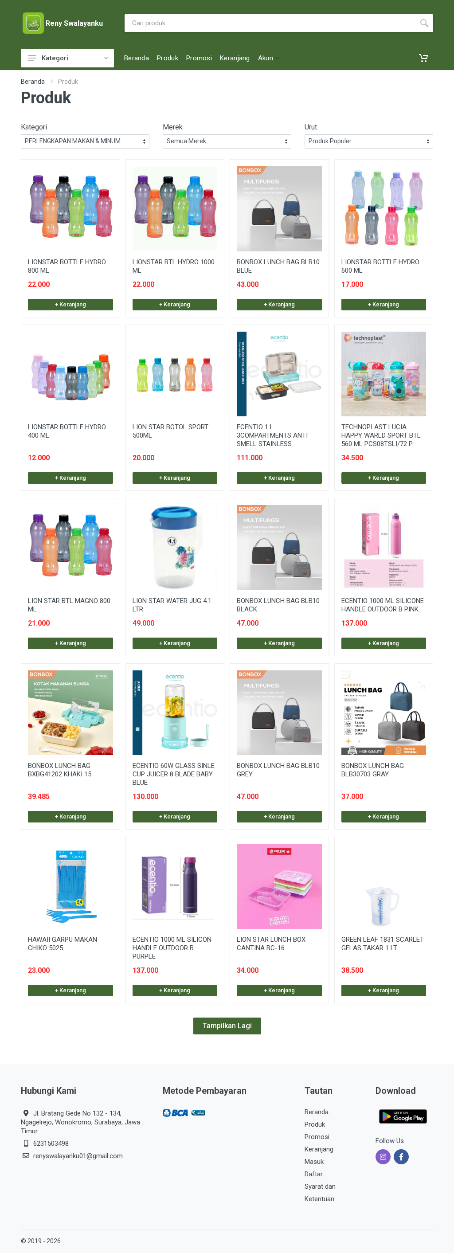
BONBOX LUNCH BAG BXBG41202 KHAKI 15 (59, 770)
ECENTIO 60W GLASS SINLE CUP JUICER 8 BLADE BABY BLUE (174, 774)
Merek (173, 127)
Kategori (55, 58)
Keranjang (319, 1149)
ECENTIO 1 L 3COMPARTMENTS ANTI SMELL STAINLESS (272, 435)
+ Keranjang (70, 304)
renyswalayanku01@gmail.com (78, 1156)
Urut (311, 127)
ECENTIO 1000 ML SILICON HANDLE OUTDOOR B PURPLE (172, 948)
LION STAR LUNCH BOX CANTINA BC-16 (271, 944)
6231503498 (51, 1143)
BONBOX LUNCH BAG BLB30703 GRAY (372, 770)
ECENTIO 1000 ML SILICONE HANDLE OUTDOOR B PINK (382, 605)
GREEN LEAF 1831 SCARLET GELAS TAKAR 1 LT (382, 944)
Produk (315, 1124)
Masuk (314, 1162)
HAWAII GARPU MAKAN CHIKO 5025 (62, 944)
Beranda (33, 81)
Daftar (314, 1174)
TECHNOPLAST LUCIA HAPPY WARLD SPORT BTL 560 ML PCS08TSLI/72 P (381, 435)
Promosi (317, 1137)
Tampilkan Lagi (227, 1026)
